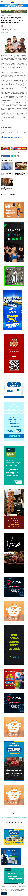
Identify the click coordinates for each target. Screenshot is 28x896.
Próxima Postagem (22, 198)
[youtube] (15, 822)
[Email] (18, 156)
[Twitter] (12, 156)
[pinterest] (21, 822)
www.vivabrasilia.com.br (15, 152)
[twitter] (12, 822)
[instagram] (18, 822)
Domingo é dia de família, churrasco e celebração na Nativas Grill (6, 188)
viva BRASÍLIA (10, 15)
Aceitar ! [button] (4, 893)
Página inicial (4, 15)
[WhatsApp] (15, 156)
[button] (2, 2)
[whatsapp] (7, 822)
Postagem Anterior (6, 198)
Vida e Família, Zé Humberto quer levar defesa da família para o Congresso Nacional (7, 172)
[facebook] (10, 822)
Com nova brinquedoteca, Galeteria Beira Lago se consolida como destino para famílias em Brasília (20, 172)
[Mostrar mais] (20, 156)
